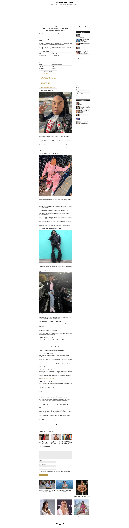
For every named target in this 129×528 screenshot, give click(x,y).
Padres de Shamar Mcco (45, 82)
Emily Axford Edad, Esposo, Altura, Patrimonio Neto (84, 115)
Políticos (77, 95)
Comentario (41, 449)
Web (40, 467)
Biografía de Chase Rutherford (49, 378)
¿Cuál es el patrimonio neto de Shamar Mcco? (47, 87)
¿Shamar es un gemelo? (45, 84)
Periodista (77, 91)
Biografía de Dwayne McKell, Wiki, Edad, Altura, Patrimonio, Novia (67, 442)
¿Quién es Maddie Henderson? (50, 419)
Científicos (77, 71)
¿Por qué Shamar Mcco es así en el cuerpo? (48, 78)
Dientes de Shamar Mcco (45, 79)
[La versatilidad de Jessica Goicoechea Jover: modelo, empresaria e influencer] (64, 507)
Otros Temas (77, 87)
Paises (76, 89)
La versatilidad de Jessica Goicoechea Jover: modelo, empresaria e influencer (84, 52)
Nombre (41, 460)
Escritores (77, 77)
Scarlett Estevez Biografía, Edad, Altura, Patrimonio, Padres (84, 111)
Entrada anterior (47, 428)
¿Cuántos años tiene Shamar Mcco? (47, 81)
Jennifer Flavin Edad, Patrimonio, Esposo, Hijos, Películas (84, 103)
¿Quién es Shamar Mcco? (44, 73)
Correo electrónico (42, 464)
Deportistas (56, 7)
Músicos (65, 7)
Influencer (61, 7)
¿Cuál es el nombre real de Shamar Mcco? (48, 76)
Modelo (77, 81)
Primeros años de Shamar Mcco (45, 74)
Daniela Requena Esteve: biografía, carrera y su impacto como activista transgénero (84, 36)
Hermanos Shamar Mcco (45, 83)
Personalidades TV (50, 7)
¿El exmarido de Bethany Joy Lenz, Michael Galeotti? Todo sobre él (85, 107)
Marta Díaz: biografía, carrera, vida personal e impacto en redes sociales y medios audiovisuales (82, 516)
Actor (56, 26)
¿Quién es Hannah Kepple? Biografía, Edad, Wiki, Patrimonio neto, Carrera (55, 442)
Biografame (71, 525)
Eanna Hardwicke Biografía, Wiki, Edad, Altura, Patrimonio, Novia (43, 442)
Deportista (77, 75)
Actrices (40, 7)
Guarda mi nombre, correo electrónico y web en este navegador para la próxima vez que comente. (54, 472)
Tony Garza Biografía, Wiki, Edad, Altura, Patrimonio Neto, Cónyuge (84, 119)
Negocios (77, 85)
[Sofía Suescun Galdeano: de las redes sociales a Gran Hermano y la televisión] (64, 484)
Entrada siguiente (64, 428)
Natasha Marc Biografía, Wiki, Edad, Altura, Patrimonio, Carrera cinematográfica (85, 122)
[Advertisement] (64, 17)
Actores (44, 7)
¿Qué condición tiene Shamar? (45, 77)
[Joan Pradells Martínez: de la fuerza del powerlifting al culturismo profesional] (82, 487)
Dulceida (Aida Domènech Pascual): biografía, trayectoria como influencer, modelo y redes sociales (84, 48)
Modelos (69, 7)
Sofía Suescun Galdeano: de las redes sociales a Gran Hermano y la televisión (84, 40)
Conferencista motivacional (80, 73)
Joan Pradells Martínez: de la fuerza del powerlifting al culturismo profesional (84, 44)
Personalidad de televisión (79, 93)
